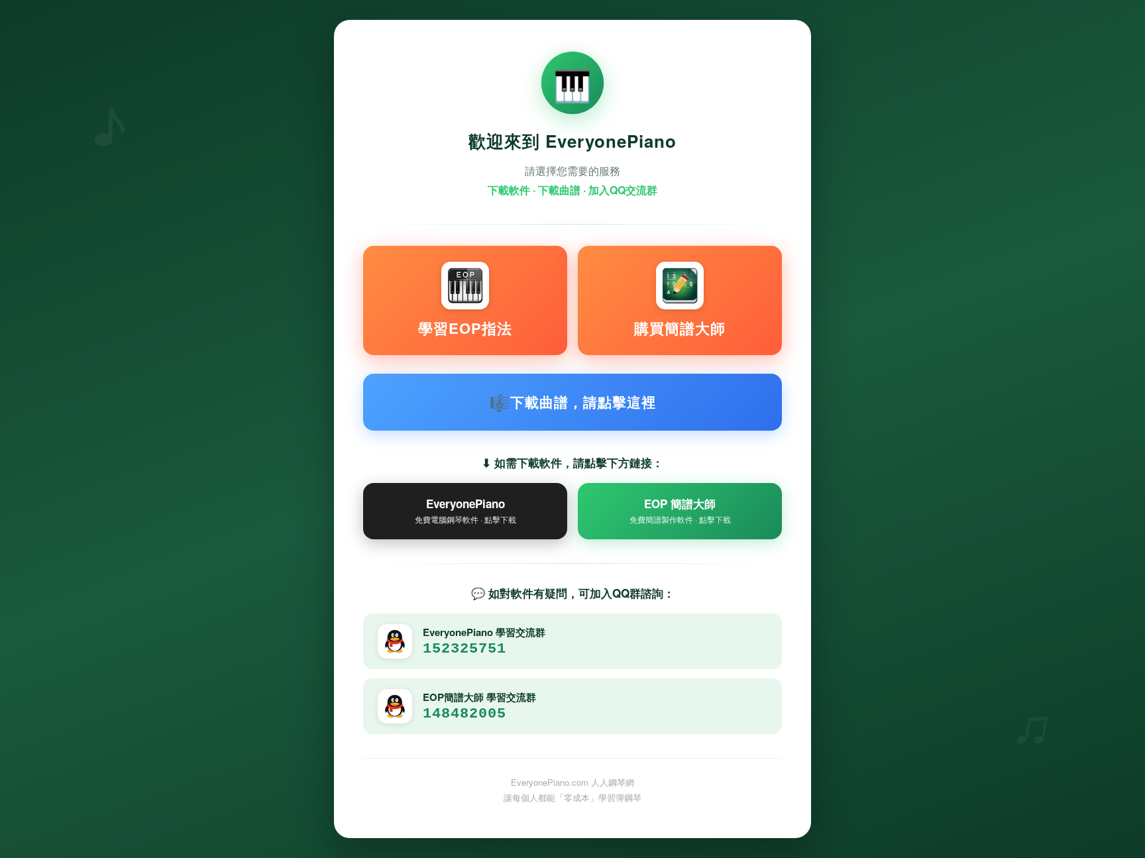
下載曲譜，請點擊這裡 (573, 402)
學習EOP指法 (465, 328)
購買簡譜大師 (680, 328)
